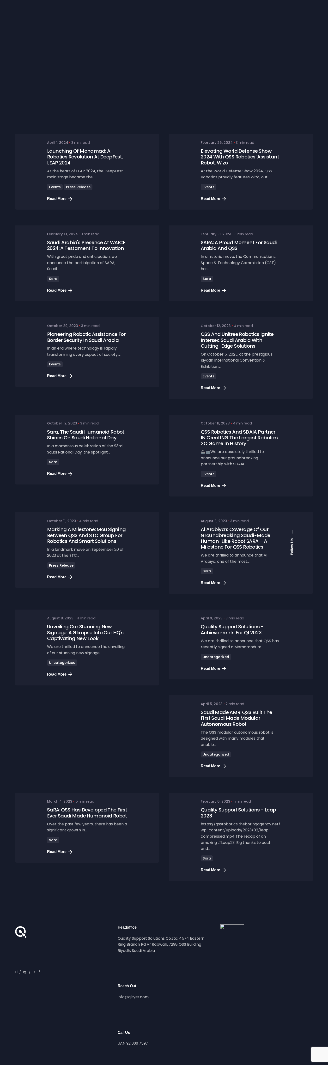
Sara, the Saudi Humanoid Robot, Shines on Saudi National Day (86, 435)
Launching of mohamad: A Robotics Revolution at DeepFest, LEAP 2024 (85, 157)
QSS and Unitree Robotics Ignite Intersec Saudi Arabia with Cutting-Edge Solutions (237, 340)
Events (55, 187)
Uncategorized (62, 662)
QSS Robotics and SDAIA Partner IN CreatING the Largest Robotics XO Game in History (239, 438)
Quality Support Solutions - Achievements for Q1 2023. (232, 629)
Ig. (25, 971)
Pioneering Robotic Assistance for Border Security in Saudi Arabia (86, 337)
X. (34, 971)
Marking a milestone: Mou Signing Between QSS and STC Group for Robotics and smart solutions (86, 535)
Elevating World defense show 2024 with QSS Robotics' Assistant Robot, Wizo (240, 157)
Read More (57, 199)
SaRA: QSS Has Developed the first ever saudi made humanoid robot (87, 812)
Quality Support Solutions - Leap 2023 (238, 812)
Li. (16, 971)
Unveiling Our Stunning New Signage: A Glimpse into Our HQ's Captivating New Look (85, 632)
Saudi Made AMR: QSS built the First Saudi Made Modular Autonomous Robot (236, 718)
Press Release (78, 187)
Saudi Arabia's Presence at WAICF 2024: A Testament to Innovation (86, 245)
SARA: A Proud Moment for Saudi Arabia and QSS (239, 245)
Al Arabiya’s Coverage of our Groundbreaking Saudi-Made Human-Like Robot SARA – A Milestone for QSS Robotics (235, 538)
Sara (53, 278)
